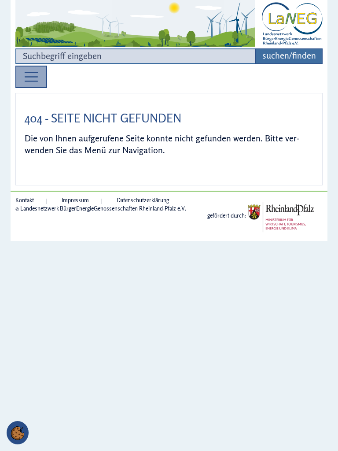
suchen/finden (289, 55)
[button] (17, 432)
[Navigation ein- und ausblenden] (31, 77)
